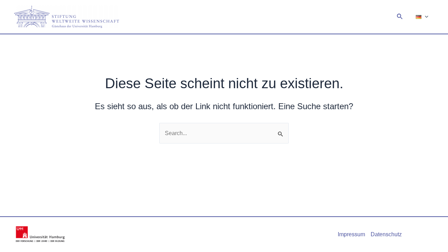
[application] (424, 17)
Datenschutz (386, 234)
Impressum (351, 234)
